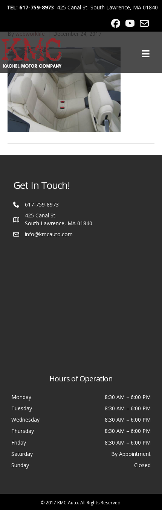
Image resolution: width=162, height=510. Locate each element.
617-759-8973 (42, 204)
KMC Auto (67, 502)
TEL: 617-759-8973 (30, 7)
